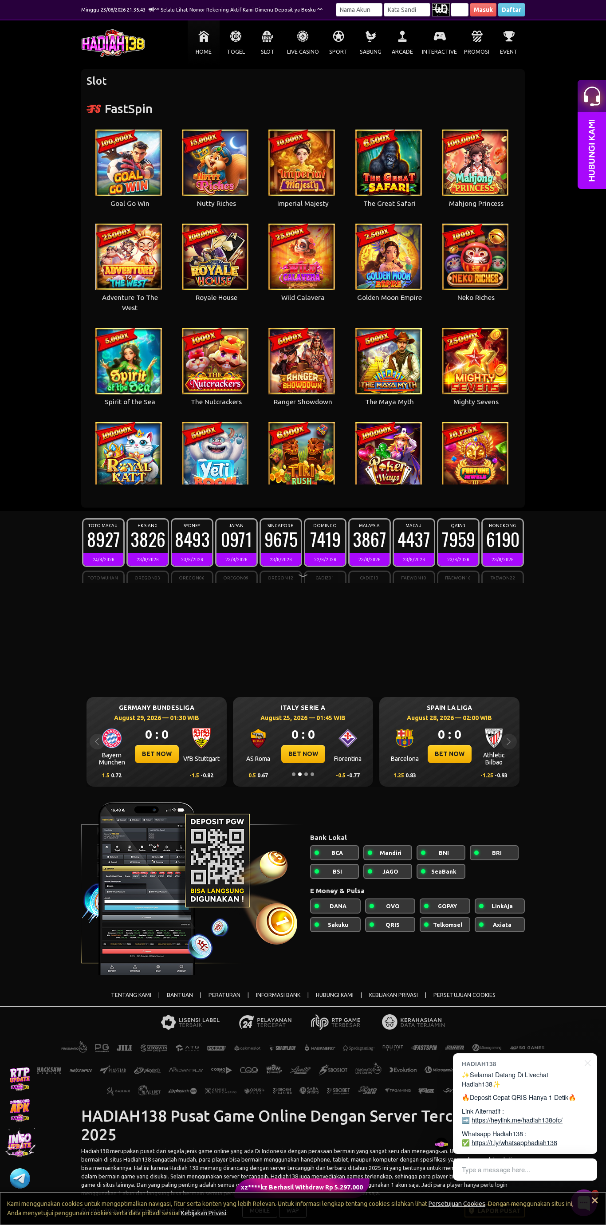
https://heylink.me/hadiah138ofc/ (517, 1119)
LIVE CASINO (303, 52)
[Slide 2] (300, 774)
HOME (204, 52)
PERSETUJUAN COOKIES (464, 995)
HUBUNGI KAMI (335, 995)
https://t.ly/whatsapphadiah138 (514, 1142)
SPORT (338, 52)
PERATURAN (224, 995)
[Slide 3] (306, 774)
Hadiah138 (95, 1151)
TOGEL (236, 52)
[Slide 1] (293, 774)
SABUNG (371, 52)
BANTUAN (180, 995)
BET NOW (157, 753)
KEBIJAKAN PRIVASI (393, 995)
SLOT (268, 52)
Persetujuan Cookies (457, 1203)
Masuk (483, 9)
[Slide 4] (312, 774)
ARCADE (402, 52)
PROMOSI (476, 52)
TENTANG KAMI (131, 995)
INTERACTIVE (439, 52)
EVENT (509, 52)
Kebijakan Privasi (203, 1213)
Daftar (511, 9)
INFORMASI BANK (278, 995)
